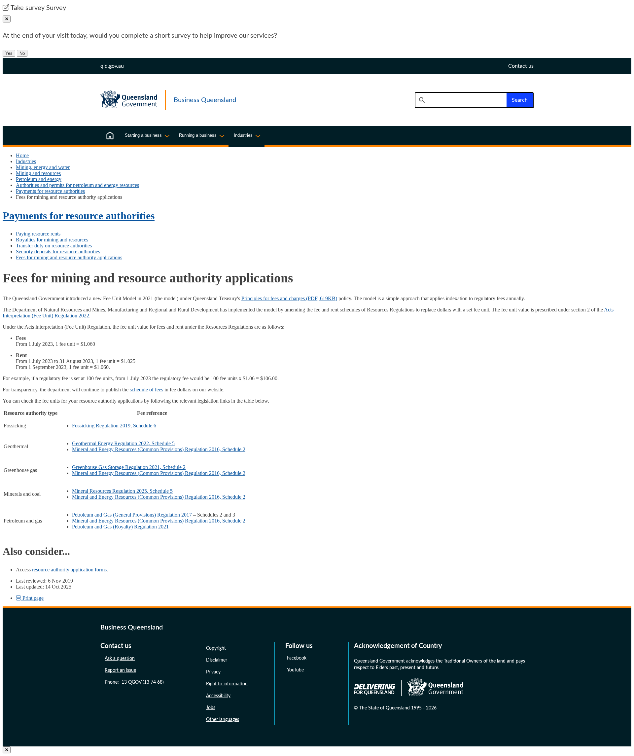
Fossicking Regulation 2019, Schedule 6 (114, 425)
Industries (26, 161)
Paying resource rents (38, 233)
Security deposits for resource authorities (58, 251)
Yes (9, 53)
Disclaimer (216, 660)
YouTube (295, 670)
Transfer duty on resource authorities (54, 245)
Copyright (216, 648)
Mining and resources (38, 173)
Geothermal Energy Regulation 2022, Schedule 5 (123, 443)
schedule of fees (146, 389)
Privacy (213, 672)
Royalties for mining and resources (52, 239)
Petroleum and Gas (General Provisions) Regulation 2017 (132, 515)
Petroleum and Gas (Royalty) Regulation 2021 (120, 526)
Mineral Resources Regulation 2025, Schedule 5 (122, 491)
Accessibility (218, 696)
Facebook (296, 658)
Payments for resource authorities (50, 191)
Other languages (222, 719)
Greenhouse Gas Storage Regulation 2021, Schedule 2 (129, 467)
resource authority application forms (69, 569)
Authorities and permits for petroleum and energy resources (77, 185)
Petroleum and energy (38, 179)
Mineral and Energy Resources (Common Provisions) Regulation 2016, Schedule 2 (158, 449)
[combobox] (461, 100)
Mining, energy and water (43, 167)
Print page (32, 598)
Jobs (210, 707)
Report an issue (120, 670)
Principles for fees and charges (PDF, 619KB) (289, 298)
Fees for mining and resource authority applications (69, 257)
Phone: (134, 682)
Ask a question (120, 658)
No (22, 53)
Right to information (227, 684)
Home (22, 155)
